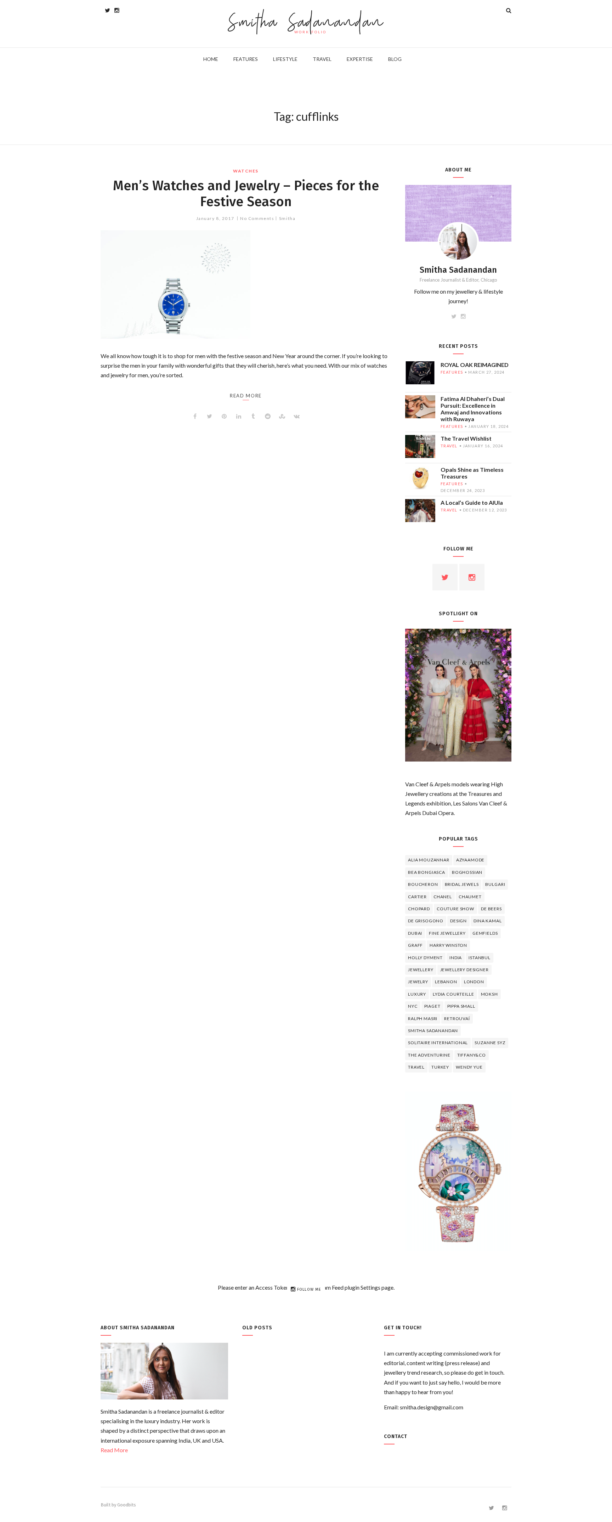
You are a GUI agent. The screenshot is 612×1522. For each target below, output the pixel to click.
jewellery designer (464, 969)
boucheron (423, 884)
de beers (491, 908)
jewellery (421, 969)
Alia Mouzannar (428, 859)
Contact (395, 1436)
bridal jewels (462, 884)
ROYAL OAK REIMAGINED (475, 364)
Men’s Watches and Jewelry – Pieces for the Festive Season (246, 193)
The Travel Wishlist (466, 438)
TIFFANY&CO (471, 1055)
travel (449, 445)
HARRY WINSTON (448, 945)
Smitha (287, 218)
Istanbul (480, 957)
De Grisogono (425, 920)
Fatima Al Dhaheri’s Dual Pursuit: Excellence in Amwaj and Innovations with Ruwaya (473, 408)
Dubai (415, 933)
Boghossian (467, 872)
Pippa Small (461, 1006)
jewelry (418, 981)
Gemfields (485, 933)
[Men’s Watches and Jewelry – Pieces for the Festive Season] (246, 284)
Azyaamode (470, 859)
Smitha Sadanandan (306, 23)
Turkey (440, 1067)
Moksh (489, 994)
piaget (432, 1006)
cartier (417, 896)
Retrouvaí (457, 1018)
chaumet (470, 896)
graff (415, 945)
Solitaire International (438, 1042)
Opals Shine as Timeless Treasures (472, 473)
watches (246, 171)
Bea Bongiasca (426, 872)
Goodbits (126, 1504)
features (452, 372)
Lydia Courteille (453, 994)
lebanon (446, 981)
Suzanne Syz (490, 1042)
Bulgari (495, 884)
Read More (114, 1450)
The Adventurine (429, 1055)
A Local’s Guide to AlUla (472, 502)
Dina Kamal (488, 920)
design (458, 920)
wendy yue (469, 1067)
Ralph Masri (422, 1018)
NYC (413, 1006)
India (455, 957)
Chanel (443, 896)
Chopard (419, 908)
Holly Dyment (425, 957)
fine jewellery (447, 933)
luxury (417, 994)
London (474, 981)
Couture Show (455, 908)
